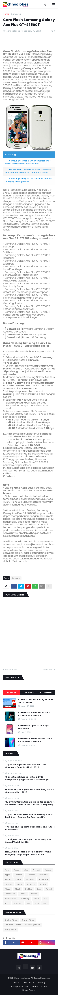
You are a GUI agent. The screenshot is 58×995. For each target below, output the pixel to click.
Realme (23, 894)
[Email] (42, 586)
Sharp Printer (10, 929)
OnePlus (28, 889)
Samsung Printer (32, 925)
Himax (8, 879)
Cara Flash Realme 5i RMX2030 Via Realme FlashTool (34, 714)
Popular (11, 692)
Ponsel (49, 889)
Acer (7, 870)
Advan (16, 870)
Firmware (43, 874)
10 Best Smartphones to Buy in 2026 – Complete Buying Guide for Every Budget (27, 778)
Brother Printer (11, 920)
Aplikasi (48, 870)
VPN (28, 903)
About (16, 982)
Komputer (31, 884)
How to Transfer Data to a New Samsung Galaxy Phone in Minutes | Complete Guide (28, 171)
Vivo (37, 903)
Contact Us (28, 982)
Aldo (26, 870)
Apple (7, 874)
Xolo (45, 903)
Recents (29, 692)
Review (34, 894)
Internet (8, 884)
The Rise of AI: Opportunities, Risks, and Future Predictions (30, 828)
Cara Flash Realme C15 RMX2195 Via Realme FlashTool (35, 740)
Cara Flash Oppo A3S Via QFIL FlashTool (33, 727)
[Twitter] (21, 586)
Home (6, 13)
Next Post (48, 669)
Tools (7, 903)
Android (36, 870)
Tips (45, 898)
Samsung (16, 13)
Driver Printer (29, 990)
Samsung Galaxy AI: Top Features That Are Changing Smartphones (28, 180)
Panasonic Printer (13, 925)
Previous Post (11, 669)
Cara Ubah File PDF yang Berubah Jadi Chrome (36, 701)
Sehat (36, 898)
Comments (46, 692)
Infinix (18, 879)
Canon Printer (28, 920)
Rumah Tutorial (39, 986)
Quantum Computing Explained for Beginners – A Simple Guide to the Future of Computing (30, 803)
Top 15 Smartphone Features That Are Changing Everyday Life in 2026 (25, 766)
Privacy (41, 982)
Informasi (30, 879)
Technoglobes (22, 978)
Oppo (39, 889)
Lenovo (43, 884)
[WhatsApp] (35, 586)
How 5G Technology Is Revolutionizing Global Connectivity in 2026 (29, 791)
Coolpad (18, 874)
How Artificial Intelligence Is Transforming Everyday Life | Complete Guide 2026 (28, 853)
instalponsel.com (19, 986)
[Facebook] (14, 586)
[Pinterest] (28, 586)
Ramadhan (10, 894)
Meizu (7, 889)
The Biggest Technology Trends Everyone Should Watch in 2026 (28, 841)
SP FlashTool (10, 898)
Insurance (43, 879)
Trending (18, 903)
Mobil (17, 889)
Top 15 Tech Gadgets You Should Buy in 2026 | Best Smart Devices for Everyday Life (29, 816)
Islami (19, 884)
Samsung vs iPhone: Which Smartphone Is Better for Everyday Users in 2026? (28, 162)
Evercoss (31, 874)
